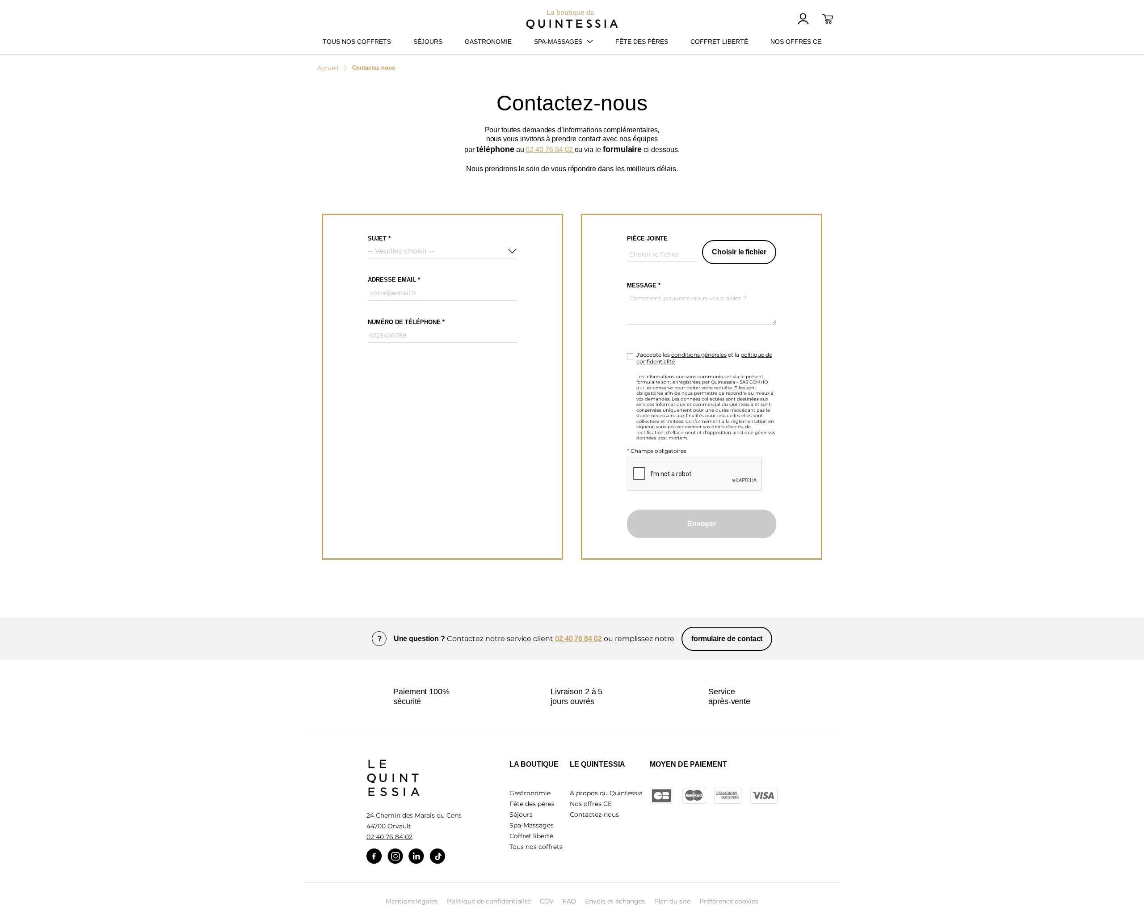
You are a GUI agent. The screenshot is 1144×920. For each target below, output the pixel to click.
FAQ (569, 901)
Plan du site (672, 901)
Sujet (378, 238)
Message (641, 285)
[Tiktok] (437, 856)
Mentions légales (412, 901)
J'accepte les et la (704, 358)
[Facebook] (374, 856)
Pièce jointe (647, 238)
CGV (547, 901)
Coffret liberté (531, 836)
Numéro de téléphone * (406, 322)
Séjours (521, 814)
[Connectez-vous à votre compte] (803, 19)
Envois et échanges (615, 901)
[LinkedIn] (416, 856)
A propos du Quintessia (606, 793)
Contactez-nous (594, 814)
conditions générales (699, 354)
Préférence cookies (728, 901)
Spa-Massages (531, 825)
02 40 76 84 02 (550, 149)
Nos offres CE (591, 804)
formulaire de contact (727, 638)
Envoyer (701, 524)
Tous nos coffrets (536, 847)
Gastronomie (530, 793)
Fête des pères (532, 804)
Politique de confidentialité (489, 901)
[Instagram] (395, 856)
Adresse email (393, 279)
